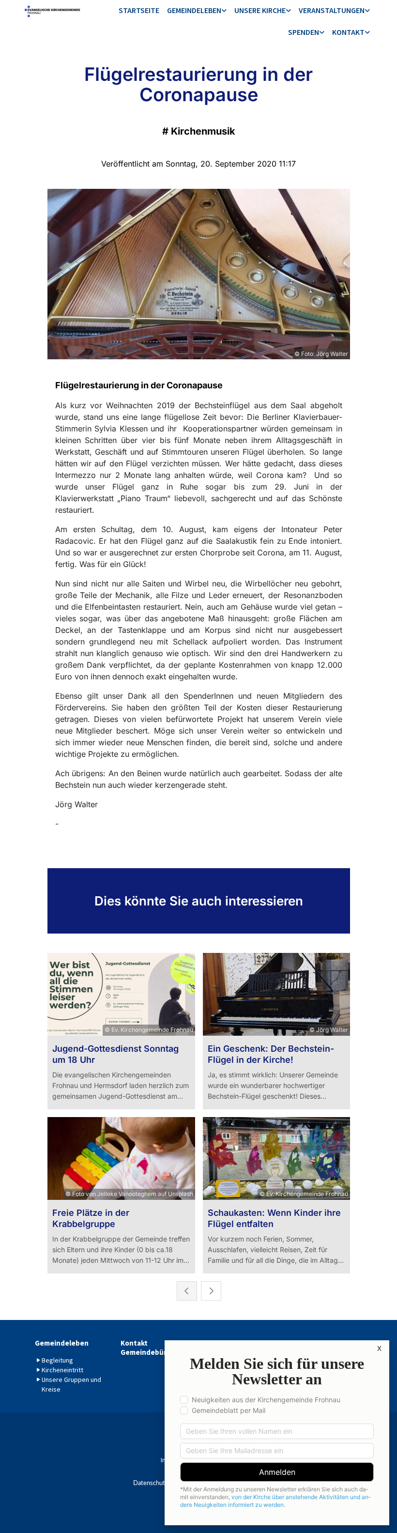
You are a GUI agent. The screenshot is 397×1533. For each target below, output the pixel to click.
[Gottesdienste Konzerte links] (367, 11)
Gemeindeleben (194, 10)
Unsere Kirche (260, 10)
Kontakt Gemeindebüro (146, 1347)
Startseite (139, 10)
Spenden (303, 32)
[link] (196, 11)
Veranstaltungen (332, 10)
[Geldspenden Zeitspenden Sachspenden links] (322, 33)
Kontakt (348, 32)
